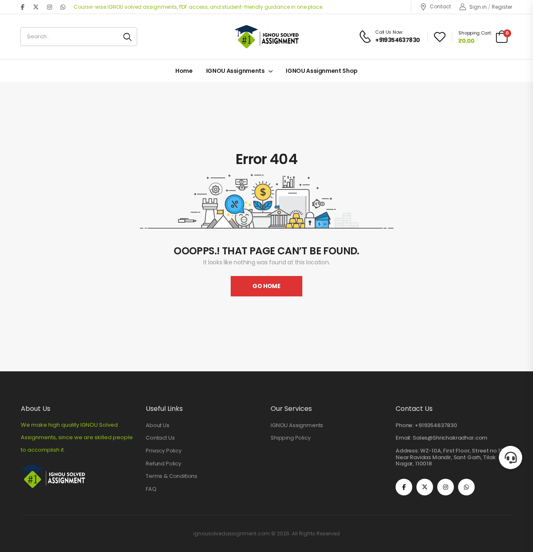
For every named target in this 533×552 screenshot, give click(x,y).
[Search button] (127, 36)
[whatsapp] (62, 7)
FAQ (151, 489)
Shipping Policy (291, 438)
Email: (403, 438)
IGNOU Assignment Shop (322, 71)
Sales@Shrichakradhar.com (450, 438)
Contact (440, 6)
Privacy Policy (164, 451)
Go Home (266, 286)
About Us (157, 425)
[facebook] (23, 7)
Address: (407, 451)
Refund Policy (163, 463)
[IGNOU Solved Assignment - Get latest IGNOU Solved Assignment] (267, 36)
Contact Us (160, 438)
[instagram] (49, 7)
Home (184, 71)
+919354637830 (436, 425)
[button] (510, 457)
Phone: (404, 425)
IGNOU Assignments (235, 71)
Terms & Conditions (171, 476)
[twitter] (36, 7)
